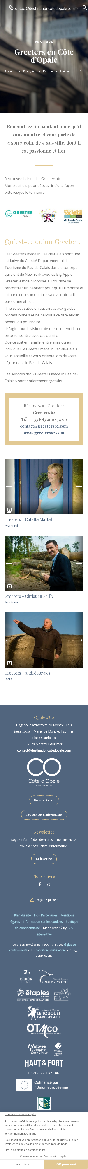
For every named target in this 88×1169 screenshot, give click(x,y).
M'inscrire (44, 859)
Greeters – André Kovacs (27, 673)
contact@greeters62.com (44, 426)
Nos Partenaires (46, 915)
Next (78, 486)
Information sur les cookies (43, 921)
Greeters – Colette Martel (28, 519)
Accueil (9, 71)
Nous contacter (44, 800)
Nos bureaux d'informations (44, 814)
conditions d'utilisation (50, 950)
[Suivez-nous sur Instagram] (48, 884)
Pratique (29, 71)
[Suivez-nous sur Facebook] (39, 884)
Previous (9, 486)
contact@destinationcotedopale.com (44, 8)
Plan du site (22, 915)
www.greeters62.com (44, 433)
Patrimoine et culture (57, 71)
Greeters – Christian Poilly (29, 596)
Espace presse (47, 900)
